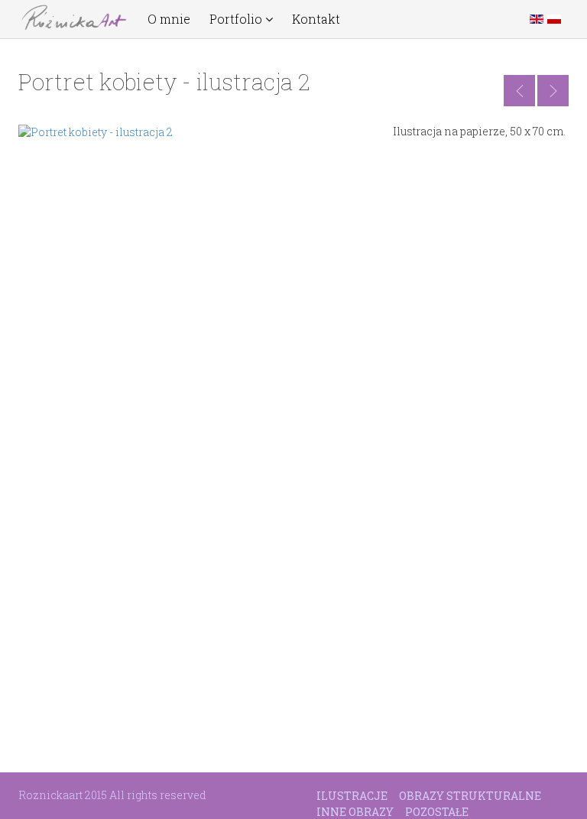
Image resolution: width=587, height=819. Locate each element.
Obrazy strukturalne (470, 795)
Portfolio (237, 19)
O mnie (169, 19)
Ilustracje (352, 795)
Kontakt (316, 19)
